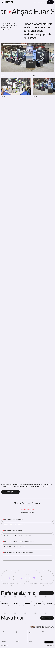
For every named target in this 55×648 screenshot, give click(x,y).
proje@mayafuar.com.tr (27, 513)
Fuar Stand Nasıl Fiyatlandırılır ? (27, 507)
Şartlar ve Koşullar (50, 645)
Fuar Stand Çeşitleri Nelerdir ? (27, 509)
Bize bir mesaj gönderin (40, 627)
